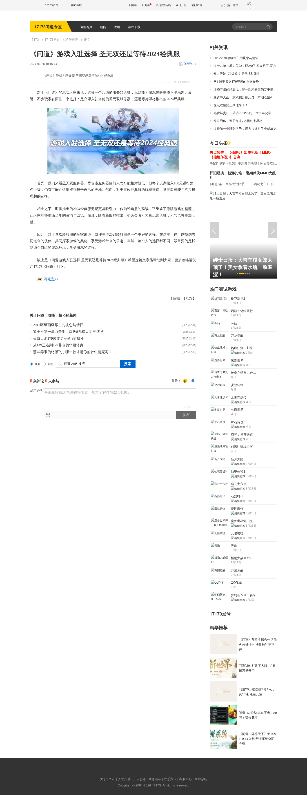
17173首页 (51, 5)
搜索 (269, 26)
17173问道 (52, 39)
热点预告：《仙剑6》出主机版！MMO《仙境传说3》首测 (240, 154)
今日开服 (181, 5)
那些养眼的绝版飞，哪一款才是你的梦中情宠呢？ (72, 352)
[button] (237, 273)
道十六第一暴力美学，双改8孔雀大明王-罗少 (68, 332)
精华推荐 (71, 39)
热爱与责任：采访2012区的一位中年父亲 (242, 113)
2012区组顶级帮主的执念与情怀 (58, 325)
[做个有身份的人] (185, 381)
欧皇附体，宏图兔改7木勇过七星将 (238, 120)
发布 (186, 415)
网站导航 (76, 5)
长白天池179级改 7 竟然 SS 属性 (58, 338)
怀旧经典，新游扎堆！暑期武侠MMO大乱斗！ (243, 175)
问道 (40, 315)
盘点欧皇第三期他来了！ (231, 105)
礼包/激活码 (163, 5)
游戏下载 (134, 26)
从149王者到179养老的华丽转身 (58, 345)
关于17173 (107, 779)
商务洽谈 (155, 779)
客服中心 (185, 779)
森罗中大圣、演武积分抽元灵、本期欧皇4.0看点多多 (250, 97)
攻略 (117, 26)
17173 (34, 39)
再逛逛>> (51, 279)
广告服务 (139, 779)
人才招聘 (124, 779)
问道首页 (86, 26)
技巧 (62, 315)
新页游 (146, 5)
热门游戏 (232, 5)
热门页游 (196, 5)
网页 (37, 364)
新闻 (103, 26)
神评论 (190, 64)
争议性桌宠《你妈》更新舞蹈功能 (233, 163)
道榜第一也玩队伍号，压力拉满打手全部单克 (245, 128)
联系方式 (170, 779)
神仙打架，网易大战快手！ (228, 184)
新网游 (133, 5)
